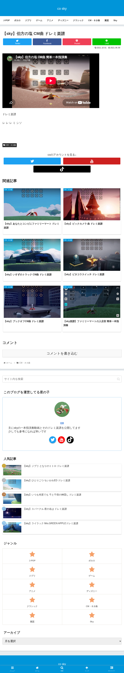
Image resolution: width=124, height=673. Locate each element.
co (62, 422)
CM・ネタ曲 (11, 145)
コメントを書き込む (62, 353)
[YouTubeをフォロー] (91, 161)
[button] (118, 379)
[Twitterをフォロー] (32, 161)
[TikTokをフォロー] (62, 169)
